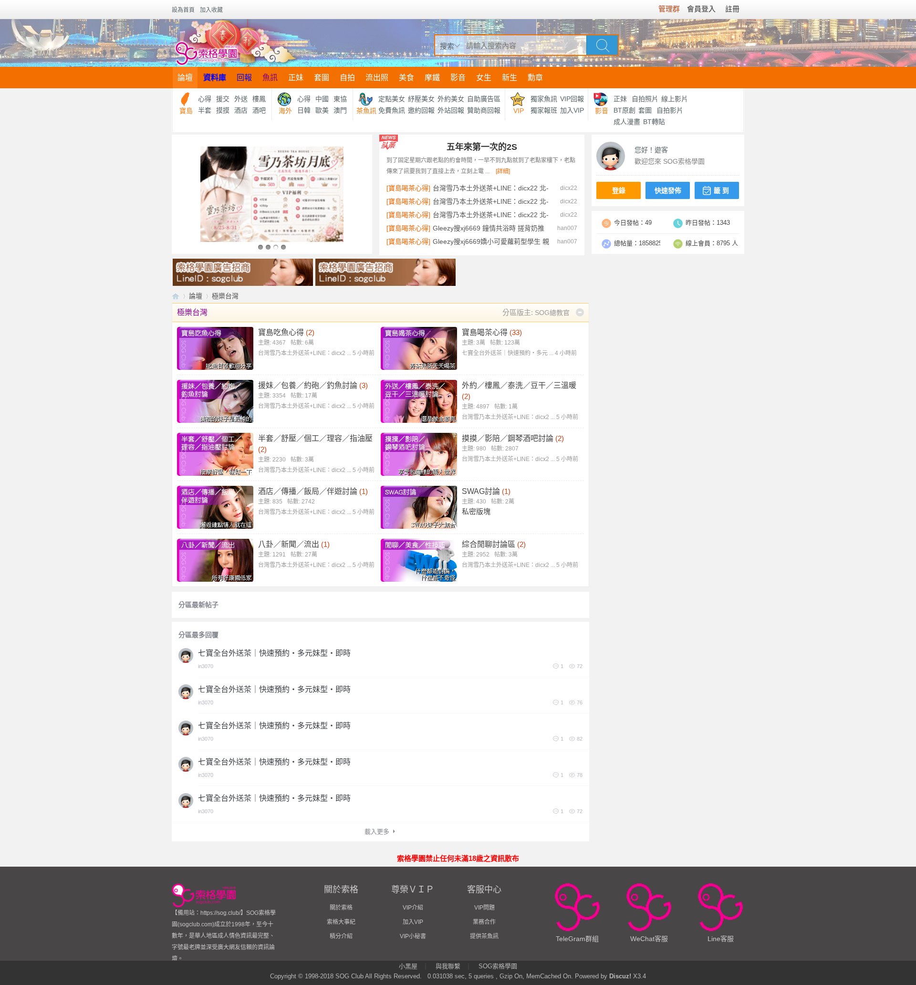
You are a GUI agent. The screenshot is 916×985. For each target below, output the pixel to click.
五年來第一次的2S (482, 147)
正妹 (295, 77)
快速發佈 (668, 190)
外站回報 (450, 110)
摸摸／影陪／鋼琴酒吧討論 (507, 438)
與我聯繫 (448, 966)
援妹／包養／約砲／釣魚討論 (307, 385)
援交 (222, 99)
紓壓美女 (421, 99)
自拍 (347, 77)
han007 (567, 228)
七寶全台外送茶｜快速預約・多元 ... (519, 353)
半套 (204, 110)
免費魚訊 (391, 110)
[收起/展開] (580, 312)
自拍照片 (645, 99)
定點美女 (391, 99)
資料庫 (214, 77)
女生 (483, 77)
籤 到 (721, 190)
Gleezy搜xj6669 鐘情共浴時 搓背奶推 (488, 228)
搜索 (447, 46)
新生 (509, 77)
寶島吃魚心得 (281, 332)
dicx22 (568, 188)
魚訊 (270, 77)
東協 (340, 99)
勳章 (535, 77)
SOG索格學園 (498, 966)
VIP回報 (572, 99)
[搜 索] (602, 45)
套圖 (321, 77)
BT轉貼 (654, 122)
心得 (204, 99)
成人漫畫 (627, 122)
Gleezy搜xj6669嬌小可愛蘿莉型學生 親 (491, 241)
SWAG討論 (481, 491)
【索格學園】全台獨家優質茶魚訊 (175, 296)
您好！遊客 (651, 150)
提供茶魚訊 (484, 936)
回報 (244, 77)
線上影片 (674, 99)
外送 (241, 99)
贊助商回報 (483, 110)
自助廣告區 (483, 99)
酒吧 (259, 110)
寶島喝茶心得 (485, 332)
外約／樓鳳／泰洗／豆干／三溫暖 (519, 385)
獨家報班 (544, 110)
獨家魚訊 (544, 99)
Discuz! (620, 976)
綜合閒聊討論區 (488, 544)
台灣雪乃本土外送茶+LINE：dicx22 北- (491, 188)
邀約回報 (421, 110)
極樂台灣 (192, 312)
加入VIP (572, 110)
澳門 (340, 110)
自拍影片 (669, 110)
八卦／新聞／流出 (288, 544)
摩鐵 (432, 77)
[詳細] (503, 171)
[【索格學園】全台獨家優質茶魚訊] (235, 43)
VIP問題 (484, 907)
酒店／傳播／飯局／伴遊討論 (307, 491)
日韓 (304, 110)
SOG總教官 (552, 312)
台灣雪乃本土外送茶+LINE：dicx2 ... (316, 353)
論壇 (185, 77)
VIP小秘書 (413, 936)
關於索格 (341, 907)
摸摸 (222, 110)
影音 (458, 77)
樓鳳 (259, 99)
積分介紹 (341, 936)
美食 (406, 77)
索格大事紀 (341, 922)
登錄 (618, 190)
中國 (322, 99)
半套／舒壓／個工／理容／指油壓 (315, 438)
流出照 (376, 77)
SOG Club (349, 976)
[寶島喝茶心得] (408, 188)
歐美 (322, 110)
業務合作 (484, 922)
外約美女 (450, 99)
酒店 (241, 110)
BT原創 (624, 110)
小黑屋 (408, 966)
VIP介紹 (413, 907)
